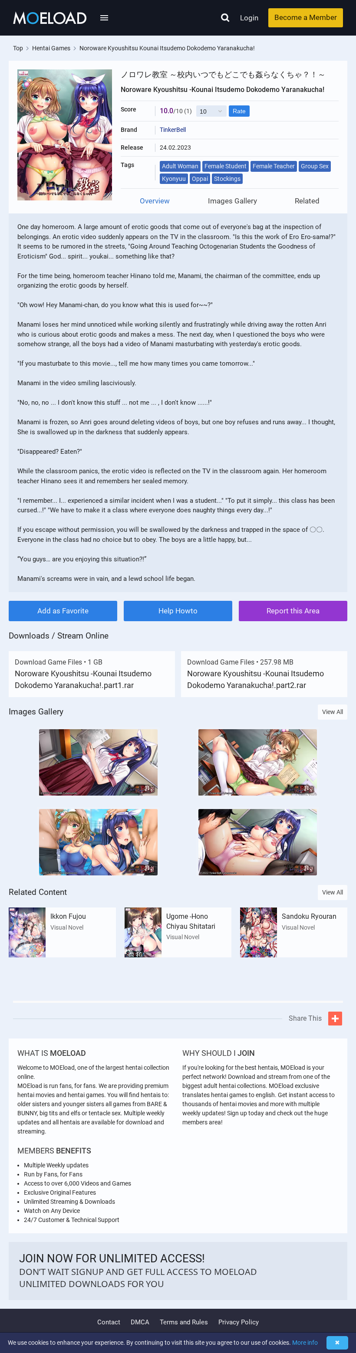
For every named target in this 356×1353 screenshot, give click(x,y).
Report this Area (293, 610)
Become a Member (305, 17)
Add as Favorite (63, 610)
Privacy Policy (238, 1322)
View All (332, 711)
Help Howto (178, 610)
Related (307, 201)
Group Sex (315, 166)
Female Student (225, 166)
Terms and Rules (184, 1322)
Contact (108, 1322)
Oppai (200, 178)
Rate (239, 111)
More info (305, 1342)
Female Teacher (274, 166)
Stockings (227, 178)
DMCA (140, 1322)
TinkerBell (173, 129)
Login (249, 17)
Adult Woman (180, 166)
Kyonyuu (174, 178)
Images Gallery (232, 201)
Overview (155, 201)
